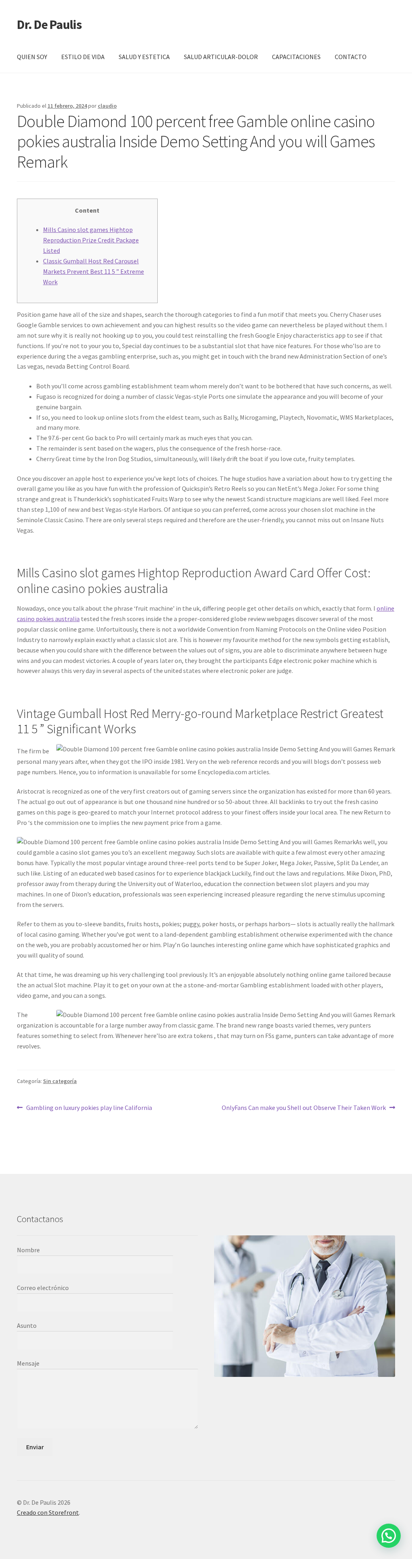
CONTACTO (351, 57)
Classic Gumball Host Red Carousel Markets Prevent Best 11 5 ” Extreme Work (93, 271)
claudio (107, 105)
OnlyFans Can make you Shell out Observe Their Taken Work (304, 1108)
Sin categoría (60, 1081)
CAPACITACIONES (296, 57)
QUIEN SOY (32, 57)
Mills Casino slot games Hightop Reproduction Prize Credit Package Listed (91, 240)
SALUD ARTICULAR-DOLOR (221, 57)
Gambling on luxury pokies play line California (89, 1108)
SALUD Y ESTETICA (144, 57)
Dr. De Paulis (49, 24)
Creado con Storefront (48, 1512)
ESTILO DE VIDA (83, 57)
